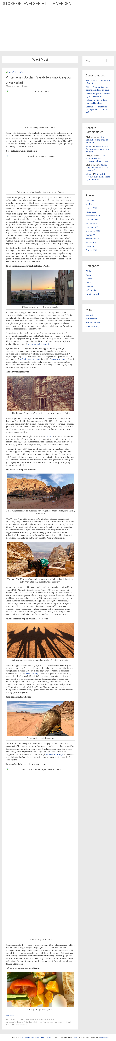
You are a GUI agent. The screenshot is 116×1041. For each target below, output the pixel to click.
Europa (89, 279)
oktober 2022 (92, 219)
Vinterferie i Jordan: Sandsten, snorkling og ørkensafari (98, 177)
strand (47, 1022)
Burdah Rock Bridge (54, 754)
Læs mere (11, 1015)
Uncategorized (92, 294)
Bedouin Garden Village (29, 359)
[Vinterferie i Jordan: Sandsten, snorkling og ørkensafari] (15, 72)
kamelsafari (22, 1022)
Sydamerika (91, 290)
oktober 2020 (92, 227)
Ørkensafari (32, 1022)
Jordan (15, 1019)
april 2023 (90, 204)
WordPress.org (92, 326)
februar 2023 (91, 208)
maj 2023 (90, 200)
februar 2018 (91, 250)
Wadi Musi (63, 1022)
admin (26, 86)
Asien (10, 1019)
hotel (49, 436)
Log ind (89, 315)
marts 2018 (90, 246)
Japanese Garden (58, 359)
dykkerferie (33, 1019)
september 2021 (93, 223)
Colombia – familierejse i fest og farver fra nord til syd (97, 109)
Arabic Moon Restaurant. (38, 344)
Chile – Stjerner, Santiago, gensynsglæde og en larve (98, 149)
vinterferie (54, 1022)
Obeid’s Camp (32, 673)
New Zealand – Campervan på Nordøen (97, 140)
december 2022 (93, 216)
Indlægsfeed (91, 319)
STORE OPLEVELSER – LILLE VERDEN (37, 3)
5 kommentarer (20, 1025)
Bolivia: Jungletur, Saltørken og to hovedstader (97, 167)
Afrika (88, 271)
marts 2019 (90, 235)
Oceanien (90, 286)
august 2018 (91, 242)
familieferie (43, 1019)
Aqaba (26, 1019)
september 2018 (93, 239)
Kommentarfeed (93, 322)
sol (43, 1022)
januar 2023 (91, 212)
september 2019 (93, 231)
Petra (39, 1022)
